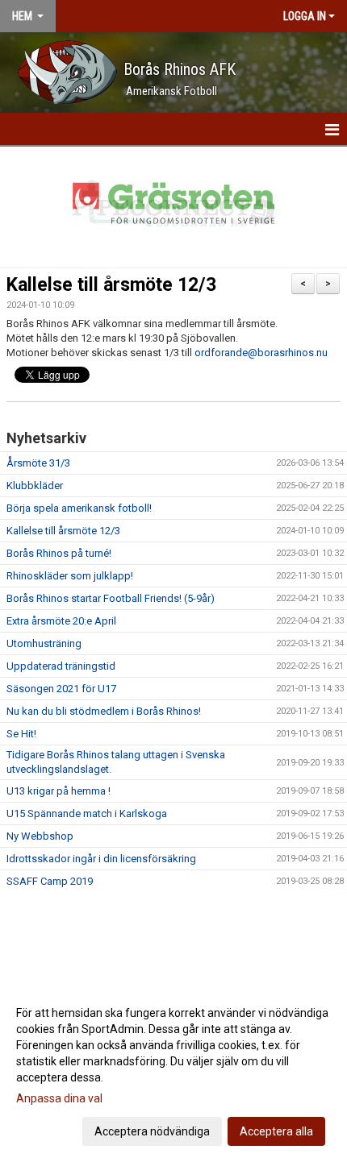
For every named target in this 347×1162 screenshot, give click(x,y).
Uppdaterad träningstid (60, 666)
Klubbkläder (34, 485)
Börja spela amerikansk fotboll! (79, 508)
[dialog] (173, 1071)
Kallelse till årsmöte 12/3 (111, 285)
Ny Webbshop (39, 836)
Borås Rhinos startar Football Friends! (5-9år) (110, 598)
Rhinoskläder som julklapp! (69, 576)
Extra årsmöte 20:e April (61, 621)
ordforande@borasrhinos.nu (261, 353)
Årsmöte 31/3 (38, 463)
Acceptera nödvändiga (152, 1131)
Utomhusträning (44, 643)
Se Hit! (21, 734)
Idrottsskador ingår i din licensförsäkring (101, 859)
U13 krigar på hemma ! (58, 791)
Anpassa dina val (59, 1098)
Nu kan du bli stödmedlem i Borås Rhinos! (103, 711)
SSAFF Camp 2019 (49, 881)
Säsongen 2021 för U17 (61, 689)
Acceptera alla (276, 1131)
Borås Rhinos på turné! (58, 553)
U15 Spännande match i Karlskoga (86, 813)
